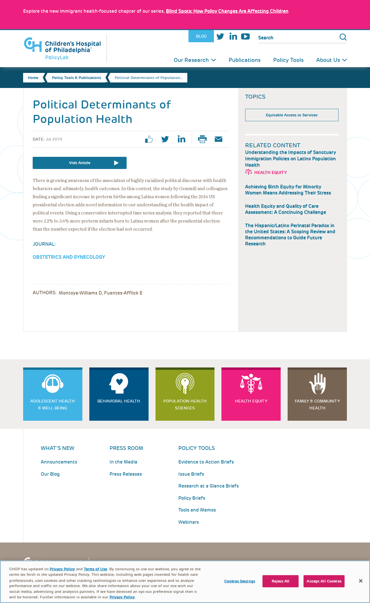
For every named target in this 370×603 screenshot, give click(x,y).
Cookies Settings (239, 581)
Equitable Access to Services (291, 115)
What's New (57, 448)
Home (33, 77)
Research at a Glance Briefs (208, 486)
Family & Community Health (317, 404)
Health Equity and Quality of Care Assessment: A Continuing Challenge (285, 209)
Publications (244, 60)
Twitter (220, 36)
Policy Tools (288, 60)
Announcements (59, 462)
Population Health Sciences (185, 404)
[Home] (65, 48)
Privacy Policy (62, 569)
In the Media (123, 462)
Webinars (188, 522)
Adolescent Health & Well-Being (52, 404)
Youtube (245, 36)
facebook (151, 139)
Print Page (205, 139)
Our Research (191, 60)
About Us (328, 60)
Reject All (280, 581)
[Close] (360, 581)
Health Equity (270, 172)
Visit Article (79, 162)
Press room (126, 448)
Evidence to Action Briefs (206, 462)
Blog (201, 36)
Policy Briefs (191, 498)
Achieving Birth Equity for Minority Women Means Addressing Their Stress (288, 190)
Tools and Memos (197, 510)
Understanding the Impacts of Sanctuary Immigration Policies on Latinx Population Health (290, 158)
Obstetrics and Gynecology (69, 257)
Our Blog (50, 474)
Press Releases (126, 474)
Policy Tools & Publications (76, 77)
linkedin (183, 139)
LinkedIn (233, 36)
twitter (167, 139)
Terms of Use (95, 569)
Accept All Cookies (324, 581)
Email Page (221, 139)
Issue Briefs (191, 474)
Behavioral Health (118, 401)
